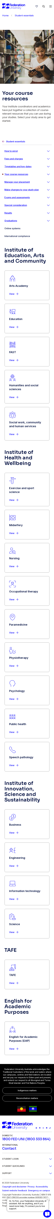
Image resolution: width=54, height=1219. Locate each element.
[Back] (11, 15)
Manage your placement (17, 182)
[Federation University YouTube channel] (36, 1128)
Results (8, 213)
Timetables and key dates (17, 166)
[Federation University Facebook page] (40, 1128)
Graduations (10, 220)
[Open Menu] (50, 6)
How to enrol (11, 151)
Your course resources (16, 174)
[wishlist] (36, 6)
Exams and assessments (17, 197)
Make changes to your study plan (21, 189)
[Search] (43, 6)
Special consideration (15, 205)
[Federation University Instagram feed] (43, 1128)
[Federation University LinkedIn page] (46, 1128)
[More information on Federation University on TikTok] (50, 1128)
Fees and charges (13, 158)
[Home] (13, 6)
